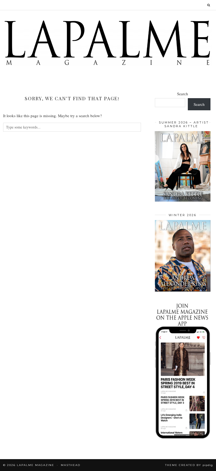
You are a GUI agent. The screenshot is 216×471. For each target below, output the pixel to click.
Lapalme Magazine (35, 465)
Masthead (70, 465)
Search (182, 93)
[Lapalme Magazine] (108, 42)
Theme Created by (189, 465)
